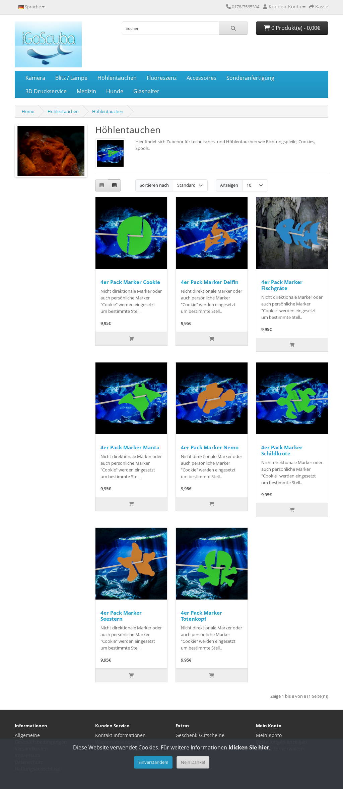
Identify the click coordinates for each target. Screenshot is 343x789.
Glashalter (146, 91)
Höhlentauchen (117, 77)
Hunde (114, 91)
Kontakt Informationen (120, 735)
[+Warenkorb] (131, 338)
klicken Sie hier (248, 747)
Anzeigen (229, 185)
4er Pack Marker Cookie (130, 282)
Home (28, 111)
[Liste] (101, 185)
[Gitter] (114, 185)
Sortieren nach (154, 185)
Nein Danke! (193, 762)
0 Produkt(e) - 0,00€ (295, 28)
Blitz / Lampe (71, 77)
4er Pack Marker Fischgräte (281, 285)
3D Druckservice (46, 91)
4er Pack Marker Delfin (209, 282)
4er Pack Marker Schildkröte (281, 450)
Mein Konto (269, 735)
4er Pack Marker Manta (129, 447)
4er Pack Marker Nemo (209, 447)
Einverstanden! (153, 762)
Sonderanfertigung (250, 77)
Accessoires (201, 77)
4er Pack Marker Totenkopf (201, 615)
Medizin (86, 91)
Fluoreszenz (162, 77)
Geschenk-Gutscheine (200, 735)
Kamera (35, 77)
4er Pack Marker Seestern (121, 615)
